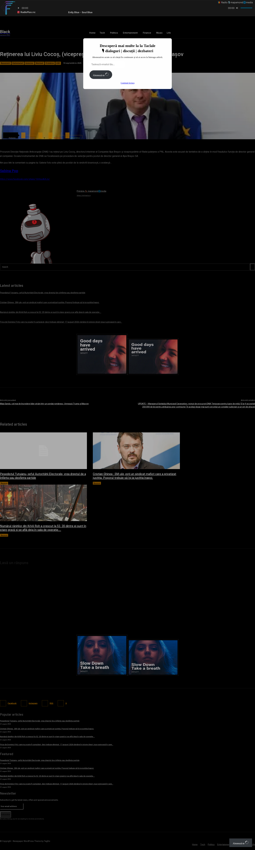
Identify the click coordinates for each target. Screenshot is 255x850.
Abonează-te (99, 75)
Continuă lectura (127, 83)
